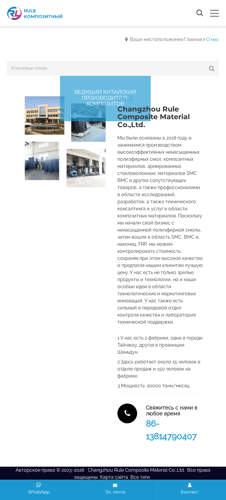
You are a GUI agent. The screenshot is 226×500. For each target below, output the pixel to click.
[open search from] (199, 12)
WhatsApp (38, 492)
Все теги (140, 477)
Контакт (189, 492)
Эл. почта (115, 492)
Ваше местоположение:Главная (166, 39)
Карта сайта (114, 477)
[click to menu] (214, 13)
